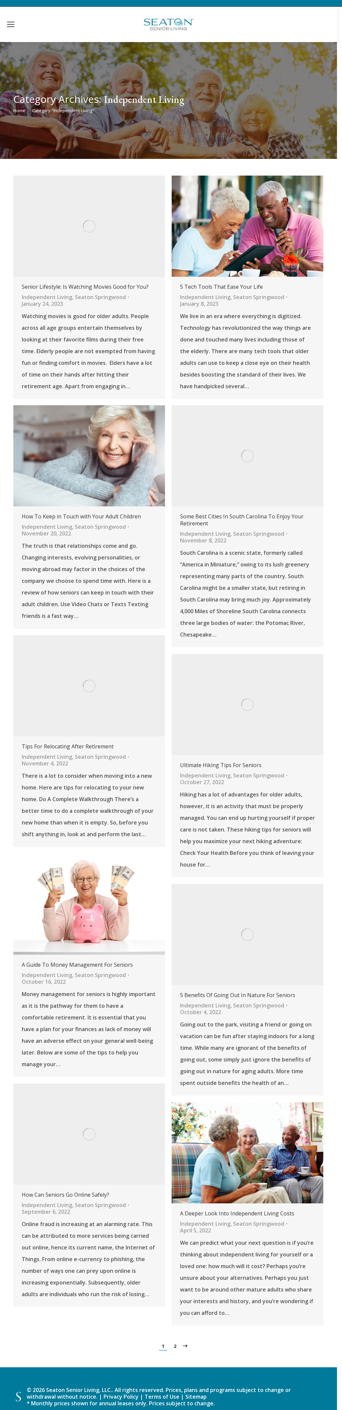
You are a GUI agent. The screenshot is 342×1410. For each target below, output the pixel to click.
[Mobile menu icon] (11, 24)
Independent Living (47, 297)
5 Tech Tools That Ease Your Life (221, 286)
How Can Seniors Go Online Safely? (65, 1194)
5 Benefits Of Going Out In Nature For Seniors (237, 995)
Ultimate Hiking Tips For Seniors (221, 765)
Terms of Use (163, 1396)
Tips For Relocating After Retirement (68, 746)
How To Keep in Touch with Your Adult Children (81, 516)
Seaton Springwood (100, 297)
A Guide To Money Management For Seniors (77, 964)
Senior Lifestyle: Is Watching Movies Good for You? (85, 286)
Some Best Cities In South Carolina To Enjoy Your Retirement (242, 520)
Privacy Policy (121, 1396)
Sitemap (196, 1396)
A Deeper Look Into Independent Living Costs (237, 1213)
